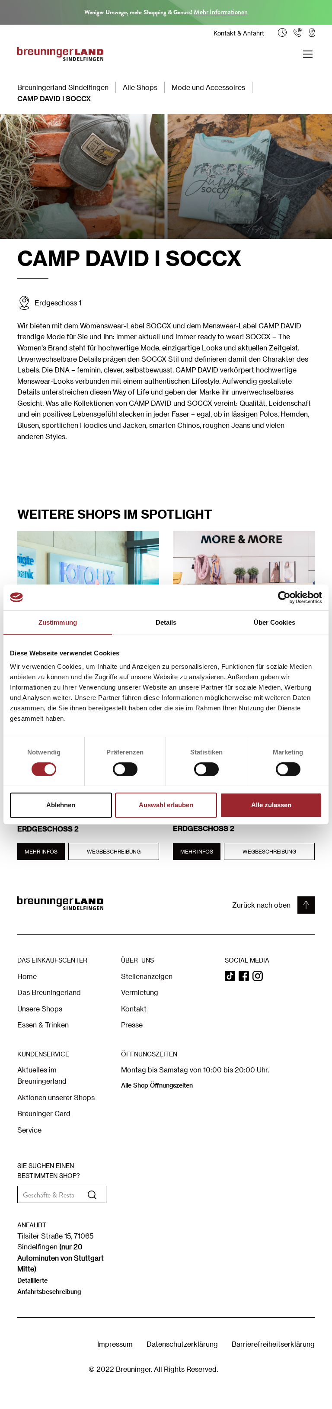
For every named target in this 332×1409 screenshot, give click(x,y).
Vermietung (139, 992)
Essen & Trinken (43, 1025)
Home (27, 976)
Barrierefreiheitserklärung (273, 1344)
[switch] (125, 769)
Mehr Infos (41, 851)
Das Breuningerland (49, 992)
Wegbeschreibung (113, 851)
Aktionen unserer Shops (56, 1097)
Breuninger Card (43, 1113)
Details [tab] (166, 622)
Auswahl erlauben (166, 805)
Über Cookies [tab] (274, 622)
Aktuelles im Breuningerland (42, 1075)
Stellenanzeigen (146, 976)
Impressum (115, 1344)
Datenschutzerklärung (182, 1344)
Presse (132, 1025)
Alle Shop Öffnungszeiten (157, 1085)
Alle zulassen (271, 805)
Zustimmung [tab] (57, 622)
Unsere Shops (39, 1009)
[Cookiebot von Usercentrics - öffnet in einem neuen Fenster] (284, 597)
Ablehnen (60, 805)
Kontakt (134, 1009)
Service (29, 1130)
